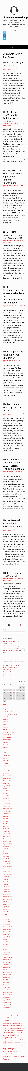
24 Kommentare (7, 306)
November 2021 (7, 899)
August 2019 (6, 967)
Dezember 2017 (7, 992)
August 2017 (6, 997)
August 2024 (6, 816)
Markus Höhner (15, 1040)
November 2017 (7, 995)
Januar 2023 (6, 864)
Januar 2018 (6, 990)
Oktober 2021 (7, 901)
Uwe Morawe (16, 1056)
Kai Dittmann (10, 1030)
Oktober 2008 (7, 1002)
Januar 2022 (6, 894)
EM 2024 (5, 724)
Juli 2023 (5, 849)
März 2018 (6, 985)
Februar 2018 (6, 987)
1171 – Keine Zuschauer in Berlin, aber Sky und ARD (13, 235)
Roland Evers (19, 1044)
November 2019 (7, 959)
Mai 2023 (5, 854)
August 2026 (6, 755)
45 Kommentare (7, 69)
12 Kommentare (7, 580)
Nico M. (22, 123)
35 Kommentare (7, 187)
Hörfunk (5, 729)
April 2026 (6, 766)
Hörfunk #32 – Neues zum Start (12, 641)
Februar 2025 (6, 801)
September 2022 (7, 874)
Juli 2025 (5, 788)
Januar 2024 (6, 834)
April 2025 (6, 796)
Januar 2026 (6, 773)
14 (17, 693)
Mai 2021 (5, 914)
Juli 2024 (5, 818)
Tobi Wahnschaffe (19, 1054)
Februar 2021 (6, 922)
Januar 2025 (6, 803)
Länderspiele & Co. (8, 732)
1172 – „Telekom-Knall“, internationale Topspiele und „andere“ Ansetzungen (13, 176)
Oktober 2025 (7, 781)
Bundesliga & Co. (8, 712)
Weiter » (22, 624)
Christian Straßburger (12, 1018)
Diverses (5, 719)
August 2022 (6, 876)
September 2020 (7, 934)
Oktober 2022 (7, 871)
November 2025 (7, 778)
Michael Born (9, 1042)
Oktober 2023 (7, 841)
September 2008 (7, 1005)
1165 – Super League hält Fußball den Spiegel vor (14, 354)
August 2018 (6, 977)
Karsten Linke (19, 1030)
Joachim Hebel (6, 1028)
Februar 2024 (6, 831)
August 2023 (6, 846)
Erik (21, 240)
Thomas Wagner (10, 1054)
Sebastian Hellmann (8, 1046)
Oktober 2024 (7, 811)
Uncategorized (7, 739)
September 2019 (7, 964)
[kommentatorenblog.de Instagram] (4, 35)
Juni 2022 (5, 881)
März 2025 (6, 798)
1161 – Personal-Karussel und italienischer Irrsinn (12, 523)
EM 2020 (5, 722)
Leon (23, 68)
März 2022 (6, 889)
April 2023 (6, 856)
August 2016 (6, 1000)
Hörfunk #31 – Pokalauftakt (11, 650)
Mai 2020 (5, 944)
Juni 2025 (5, 791)
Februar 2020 (6, 952)
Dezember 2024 (7, 806)
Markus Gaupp (9, 1040)
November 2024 (7, 808)
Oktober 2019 (7, 962)
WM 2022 (5, 742)
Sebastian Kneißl (19, 1046)
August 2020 (6, 937)
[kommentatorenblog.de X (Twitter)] (4, 32)
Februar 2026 (6, 771)
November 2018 (7, 972)
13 (14, 693)
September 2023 (7, 844)
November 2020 (7, 929)
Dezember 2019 (7, 957)
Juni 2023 (5, 851)
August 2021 (6, 906)
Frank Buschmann (14, 1023)
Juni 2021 (5, 912)
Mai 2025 (5, 793)
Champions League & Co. (10, 714)
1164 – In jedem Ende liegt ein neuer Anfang (13, 407)
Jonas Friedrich (16, 1028)
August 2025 (6, 786)
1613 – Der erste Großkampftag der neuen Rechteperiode (11, 667)
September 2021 (7, 904)
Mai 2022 (5, 884)
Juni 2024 (5, 821)
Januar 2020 (6, 954)
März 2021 (6, 919)
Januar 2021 (6, 924)
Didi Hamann (11, 1021)
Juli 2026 (5, 758)
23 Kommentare (7, 361)
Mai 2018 (5, 980)
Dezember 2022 (7, 866)
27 (14, 698)
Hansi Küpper (12, 1025)
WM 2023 (5, 744)
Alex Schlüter (5, 1016)
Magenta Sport (8, 1035)
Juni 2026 (5, 760)
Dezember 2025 (7, 776)
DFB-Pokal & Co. (8, 717)
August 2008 (6, 1007)
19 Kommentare (7, 473)
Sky (4, 1048)
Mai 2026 (5, 763)
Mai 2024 (5, 823)
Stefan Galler (16, 1051)
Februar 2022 (6, 891)
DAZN (6, 1020)
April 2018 (6, 982)
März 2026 (6, 768)
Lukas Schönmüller (18, 1032)
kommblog (22, 305)
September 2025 (7, 783)
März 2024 (6, 828)
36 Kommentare (7, 414)
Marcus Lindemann (16, 1037)
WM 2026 (5, 747)
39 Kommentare (7, 242)
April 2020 (6, 947)
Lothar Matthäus (8, 1033)
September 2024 (7, 813)
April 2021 (6, 917)
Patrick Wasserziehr (11, 1044)
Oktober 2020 (7, 932)
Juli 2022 (5, 879)
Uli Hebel (9, 1056)
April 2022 (6, 886)
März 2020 (6, 949)
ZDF (8, 1059)
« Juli (4, 704)
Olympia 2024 (7, 734)
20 (14, 695)
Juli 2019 (5, 969)
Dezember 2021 (7, 896)
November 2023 (7, 839)
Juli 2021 (5, 909)
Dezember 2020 (7, 927)
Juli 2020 (5, 939)
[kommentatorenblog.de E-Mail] (4, 38)
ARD (9, 1016)
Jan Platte (20, 1026)
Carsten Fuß (14, 1016)
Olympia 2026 (7, 737)
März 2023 (6, 859)
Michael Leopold (17, 1042)
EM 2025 (5, 727)
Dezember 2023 (7, 836)
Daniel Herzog (21, 1018)
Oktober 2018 (7, 974)
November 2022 (7, 869)
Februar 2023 (6, 861)
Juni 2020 (5, 942)
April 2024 (6, 826)
